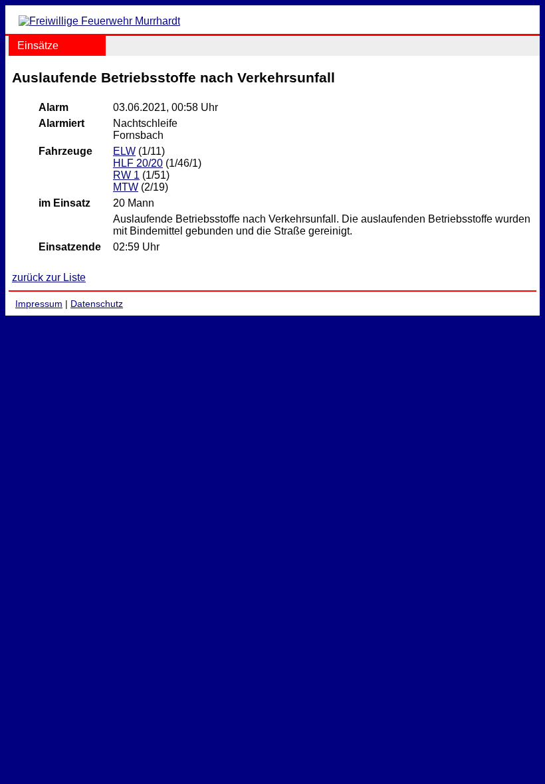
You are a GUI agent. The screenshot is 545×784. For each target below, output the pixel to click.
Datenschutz (96, 303)
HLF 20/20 (138, 163)
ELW (124, 151)
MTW (125, 187)
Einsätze (37, 45)
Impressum (38, 303)
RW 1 (126, 175)
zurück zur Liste (49, 277)
